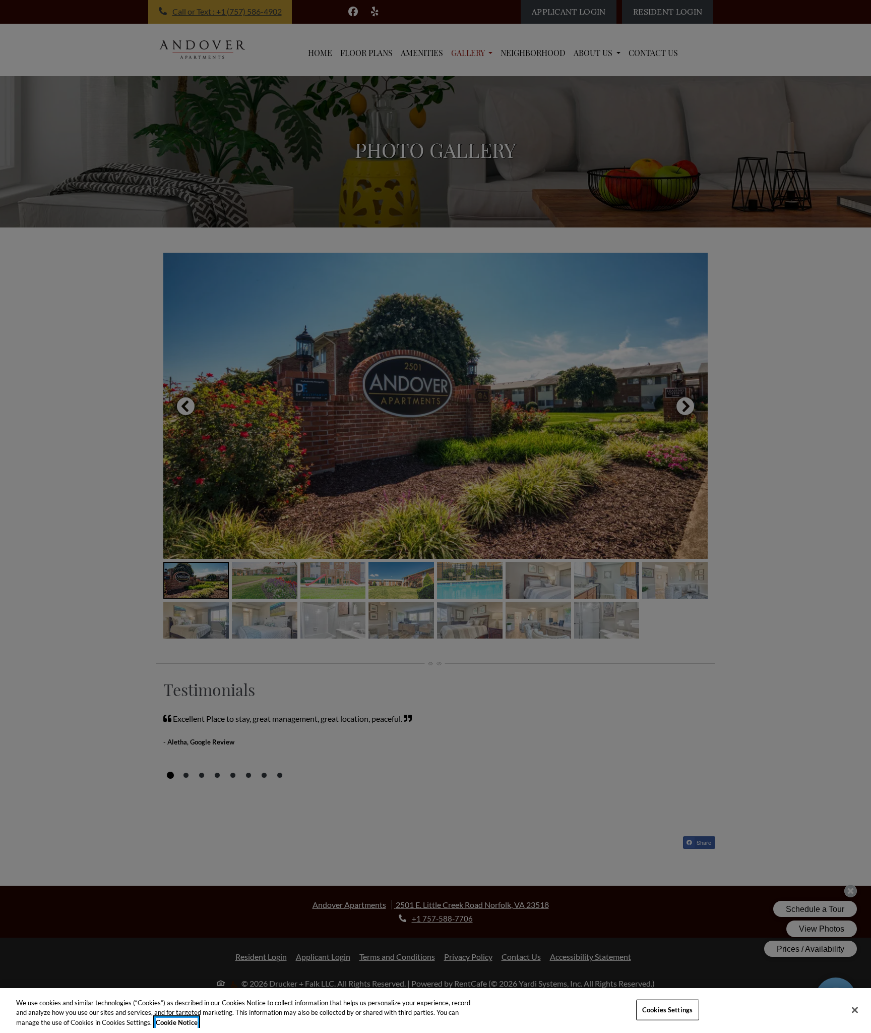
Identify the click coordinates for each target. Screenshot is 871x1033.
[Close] (855, 1010)
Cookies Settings (667, 1009)
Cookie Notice (177, 1022)
